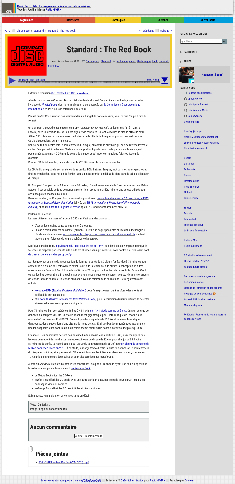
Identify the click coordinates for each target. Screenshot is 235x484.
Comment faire (191, 121)
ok (224, 41)
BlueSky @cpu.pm (193, 131)
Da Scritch (189, 163)
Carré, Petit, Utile (54, 6)
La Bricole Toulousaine (196, 230)
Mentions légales (193, 305)
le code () (66, 299)
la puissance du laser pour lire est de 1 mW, (79, 245)
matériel (163, 61)
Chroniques (92, 61)
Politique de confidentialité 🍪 (200, 293)
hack (154, 61)
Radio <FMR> (53, 9)
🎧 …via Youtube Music (196, 110)
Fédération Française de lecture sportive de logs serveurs (205, 316)
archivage (122, 61)
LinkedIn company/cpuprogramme (201, 142)
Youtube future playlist (196, 266)
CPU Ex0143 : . (70, 93)
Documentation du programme (199, 276)
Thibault (188, 192)
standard (53, 65)
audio (132, 61)
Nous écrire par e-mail (195, 148)
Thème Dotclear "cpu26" (196, 261)
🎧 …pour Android (193, 98)
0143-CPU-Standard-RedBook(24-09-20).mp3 (64, 462)
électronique (144, 61)
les (80, 368)
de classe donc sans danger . (50, 254)
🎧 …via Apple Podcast (196, 104)
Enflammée (190, 169)
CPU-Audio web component (198, 255)
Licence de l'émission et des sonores (203, 287)
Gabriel (187, 175)
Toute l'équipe (191, 198)
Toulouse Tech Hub (194, 224)
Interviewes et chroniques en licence (71, 480)
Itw (72, 20)
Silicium (188, 207)
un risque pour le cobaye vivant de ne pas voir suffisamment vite (99, 234)
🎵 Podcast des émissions (198, 92)
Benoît (187, 157)
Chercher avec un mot (193, 33)
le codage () (60, 290)
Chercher (162, 20)
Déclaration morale (194, 282)
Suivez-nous (208, 20)
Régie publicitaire (193, 245)
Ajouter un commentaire (88, 436)
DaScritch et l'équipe (132, 480)
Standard (106, 61)
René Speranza (192, 186)
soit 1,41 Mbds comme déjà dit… (108, 310)
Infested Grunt (191, 180)
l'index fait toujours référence (63, 207)
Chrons (118, 20)
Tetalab (188, 213)
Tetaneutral (190, 219)
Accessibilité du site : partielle (199, 299)
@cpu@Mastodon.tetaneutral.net (201, 136)
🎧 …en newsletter (193, 115)
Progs (26, 20)
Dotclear (189, 480)
